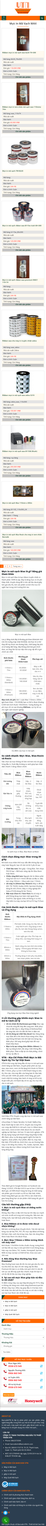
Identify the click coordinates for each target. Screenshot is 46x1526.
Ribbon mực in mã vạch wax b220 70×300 (19, 52)
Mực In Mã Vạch (11, 1306)
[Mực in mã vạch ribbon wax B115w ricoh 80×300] (23, 212)
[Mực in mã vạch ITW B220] (23, 153)
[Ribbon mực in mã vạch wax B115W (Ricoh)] (23, 437)
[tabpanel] (12, 1401)
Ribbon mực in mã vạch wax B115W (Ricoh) (19, 451)
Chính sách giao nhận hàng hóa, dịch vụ (19, 1498)
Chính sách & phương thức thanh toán (18, 1495)
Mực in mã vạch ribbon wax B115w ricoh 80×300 (21, 225)
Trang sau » (17, 566)
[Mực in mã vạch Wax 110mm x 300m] (23, 491)
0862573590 (16, 1440)
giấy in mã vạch (11, 1310)
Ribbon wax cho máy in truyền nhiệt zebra (19, 341)
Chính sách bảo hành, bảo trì (15, 1502)
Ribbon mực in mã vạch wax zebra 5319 (18, 395)
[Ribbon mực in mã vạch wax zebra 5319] (23, 382)
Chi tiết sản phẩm (23, 77)
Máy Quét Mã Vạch (12, 1314)
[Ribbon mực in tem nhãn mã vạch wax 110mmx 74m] (23, 94)
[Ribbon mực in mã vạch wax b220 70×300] (23, 39)
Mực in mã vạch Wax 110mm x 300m (17, 503)
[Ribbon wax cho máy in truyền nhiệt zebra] (23, 324)
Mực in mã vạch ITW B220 (12, 171)
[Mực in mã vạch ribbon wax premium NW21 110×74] (23, 267)
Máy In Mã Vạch (11, 1301)
